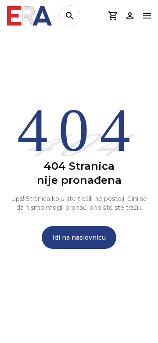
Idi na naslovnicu (79, 237)
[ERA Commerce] (29, 16)
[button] (112, 15)
